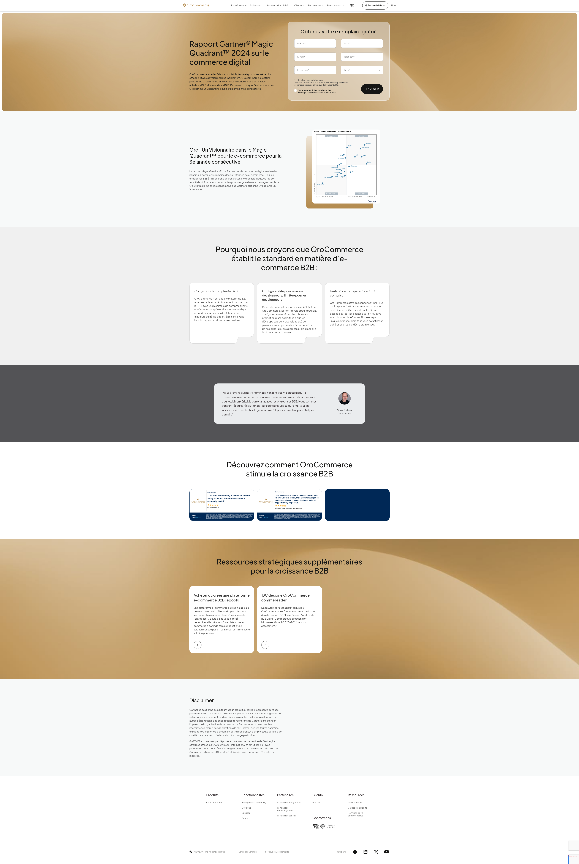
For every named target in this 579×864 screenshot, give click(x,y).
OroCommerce (214, 802)
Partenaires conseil (286, 815)
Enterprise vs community (254, 802)
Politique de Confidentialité (326, 85)
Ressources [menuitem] (334, 5)
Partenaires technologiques (285, 809)
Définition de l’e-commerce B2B (356, 814)
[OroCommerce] (196, 5)
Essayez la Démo (376, 5)
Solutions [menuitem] (255, 5)
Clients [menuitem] (298, 5)
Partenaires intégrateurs (289, 802)
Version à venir (355, 802)
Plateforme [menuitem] (237, 5)
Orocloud (246, 807)
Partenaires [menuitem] (314, 5)
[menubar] (287, 5)
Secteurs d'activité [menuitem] (277, 5)
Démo (245, 818)
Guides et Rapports (357, 807)
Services (246, 812)
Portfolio (316, 802)
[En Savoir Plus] (197, 645)
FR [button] (392, 5)
